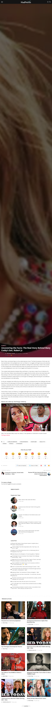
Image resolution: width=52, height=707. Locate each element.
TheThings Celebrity (11, 353)
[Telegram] (10, 355)
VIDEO (8, 617)
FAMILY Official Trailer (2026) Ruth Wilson (27, 499)
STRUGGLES (19, 443)
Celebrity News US (32, 650)
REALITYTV (42, 441)
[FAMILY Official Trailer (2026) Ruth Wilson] (14, 500)
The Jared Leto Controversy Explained (10, 620)
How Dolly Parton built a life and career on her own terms (24, 581)
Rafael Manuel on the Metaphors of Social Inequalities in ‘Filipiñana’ (25, 554)
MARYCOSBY (34, 441)
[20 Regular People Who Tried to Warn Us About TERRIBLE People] (39, 662)
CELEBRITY (3, 345)
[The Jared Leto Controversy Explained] (13, 610)
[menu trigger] (2, 2)
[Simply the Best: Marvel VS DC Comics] (39, 688)
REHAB (4, 443)
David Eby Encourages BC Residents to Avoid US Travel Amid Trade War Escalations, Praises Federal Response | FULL (29, 523)
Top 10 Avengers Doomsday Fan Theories (11, 646)
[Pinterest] (8, 355)
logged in (9, 484)
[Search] (50, 2)
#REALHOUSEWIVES (12, 441)
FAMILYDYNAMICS (24, 441)
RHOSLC (11, 443)
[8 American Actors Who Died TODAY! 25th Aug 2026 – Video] (39, 636)
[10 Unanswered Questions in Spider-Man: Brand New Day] (39, 610)
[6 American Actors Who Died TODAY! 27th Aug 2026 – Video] (14, 508)
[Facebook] (6, 355)
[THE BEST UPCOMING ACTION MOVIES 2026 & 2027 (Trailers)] (14, 516)
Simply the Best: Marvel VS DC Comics (36, 698)
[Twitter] (7, 355)
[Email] (11, 355)
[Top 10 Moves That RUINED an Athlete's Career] (13, 662)
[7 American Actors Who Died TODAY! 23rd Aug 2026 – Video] (13, 688)
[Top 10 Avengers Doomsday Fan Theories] (13, 636)
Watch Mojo (5, 622)
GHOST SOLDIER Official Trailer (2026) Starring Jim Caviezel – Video (26, 566)
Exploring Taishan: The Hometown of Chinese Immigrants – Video (25, 572)
